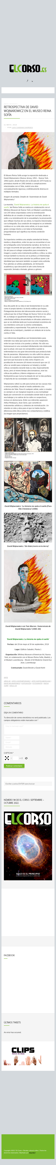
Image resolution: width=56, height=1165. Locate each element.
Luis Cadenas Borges (22, 127)
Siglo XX (13, 685)
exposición (26, 683)
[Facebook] (25, 79)
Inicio (6, 104)
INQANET (32, 1153)
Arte (6, 677)
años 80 (7, 681)
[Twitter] (31, 79)
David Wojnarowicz (12, 683)
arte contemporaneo (21, 681)
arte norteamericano (41, 681)
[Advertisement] (28, 31)
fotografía (37, 683)
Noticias (13, 104)
